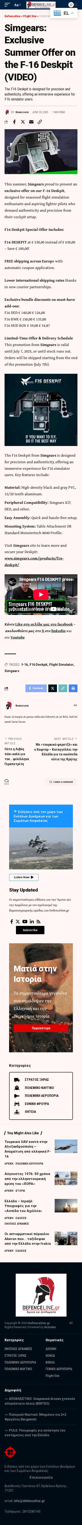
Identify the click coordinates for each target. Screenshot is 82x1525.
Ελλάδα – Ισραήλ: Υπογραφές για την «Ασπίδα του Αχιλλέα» (23, 1206)
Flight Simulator (61, 664)
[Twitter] (17, 921)
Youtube (17, 637)
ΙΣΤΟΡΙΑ (20, 1190)
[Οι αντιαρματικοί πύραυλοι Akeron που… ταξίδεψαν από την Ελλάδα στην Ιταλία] (66, 1238)
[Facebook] (11, 921)
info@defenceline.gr (29, 1501)
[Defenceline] (41, 4)
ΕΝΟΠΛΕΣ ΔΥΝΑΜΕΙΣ (17, 1223)
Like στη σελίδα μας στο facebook (44, 624)
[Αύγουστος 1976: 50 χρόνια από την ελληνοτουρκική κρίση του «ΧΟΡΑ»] (66, 1178)
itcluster (50, 1327)
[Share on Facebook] (14, 122)
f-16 (25, 664)
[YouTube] (25, 921)
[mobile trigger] (8, 5)
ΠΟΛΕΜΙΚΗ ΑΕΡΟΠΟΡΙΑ (29, 1163)
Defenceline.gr (39, 1323)
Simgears (12, 671)
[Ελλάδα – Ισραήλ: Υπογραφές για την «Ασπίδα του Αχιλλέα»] (66, 1205)
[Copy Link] (40, 122)
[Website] (75, 706)
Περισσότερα (41, 1028)
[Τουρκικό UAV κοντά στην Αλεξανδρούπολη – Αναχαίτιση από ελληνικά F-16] (66, 1146)
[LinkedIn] (32, 921)
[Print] (73, 688)
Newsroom (21, 112)
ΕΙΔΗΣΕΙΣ (20, 1218)
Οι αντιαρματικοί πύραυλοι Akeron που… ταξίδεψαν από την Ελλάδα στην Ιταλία (28, 1239)
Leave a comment (63, 781)
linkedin (58, 630)
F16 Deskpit (38, 664)
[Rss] (38, 921)
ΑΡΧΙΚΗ (9, 1163)
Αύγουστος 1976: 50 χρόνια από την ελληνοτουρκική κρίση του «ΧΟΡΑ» (27, 1179)
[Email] (31, 122)
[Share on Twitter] (23, 122)
